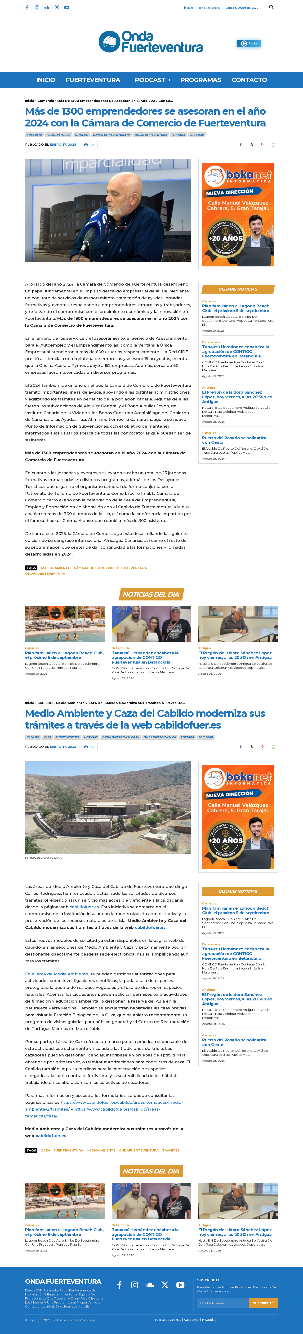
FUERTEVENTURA (58, 135)
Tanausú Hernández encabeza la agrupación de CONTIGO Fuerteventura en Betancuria (235, 351)
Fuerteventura (132, 568)
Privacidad (209, 1320)
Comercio (45, 101)
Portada (178, 135)
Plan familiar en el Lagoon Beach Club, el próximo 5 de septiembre (235, 308)
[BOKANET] (238, 215)
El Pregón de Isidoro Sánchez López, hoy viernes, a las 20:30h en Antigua (237, 397)
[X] (57, 8)
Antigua (208, 387)
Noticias (81, 135)
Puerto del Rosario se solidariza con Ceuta (234, 440)
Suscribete (263, 1303)
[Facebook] (27, 8)
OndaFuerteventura (150, 135)
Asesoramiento (56, 568)
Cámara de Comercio (94, 568)
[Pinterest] (262, 144)
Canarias (209, 301)
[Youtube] (67, 8)
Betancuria (211, 342)
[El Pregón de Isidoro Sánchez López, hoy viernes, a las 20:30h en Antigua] (238, 624)
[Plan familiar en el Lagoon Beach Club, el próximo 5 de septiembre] (65, 624)
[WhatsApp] (273, 144)
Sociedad (196, 135)
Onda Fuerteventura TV (111, 135)
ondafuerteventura (45, 573)
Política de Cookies (168, 1320)
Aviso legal (191, 1320)
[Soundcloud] (47, 8)
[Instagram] (37, 8)
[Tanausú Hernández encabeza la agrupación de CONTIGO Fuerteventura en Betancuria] (151, 624)
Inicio (29, 101)
